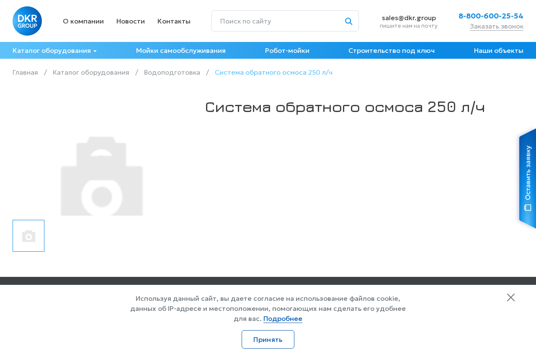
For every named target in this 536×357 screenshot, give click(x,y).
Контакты (174, 21)
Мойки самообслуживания (181, 50)
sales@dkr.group (409, 17)
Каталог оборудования (52, 50)
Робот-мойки (287, 50)
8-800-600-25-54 (491, 16)
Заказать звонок (496, 26)
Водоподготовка (172, 72)
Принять (267, 339)
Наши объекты (498, 50)
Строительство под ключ (391, 50)
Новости (130, 21)
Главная (25, 72)
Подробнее (282, 318)
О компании (83, 21)
